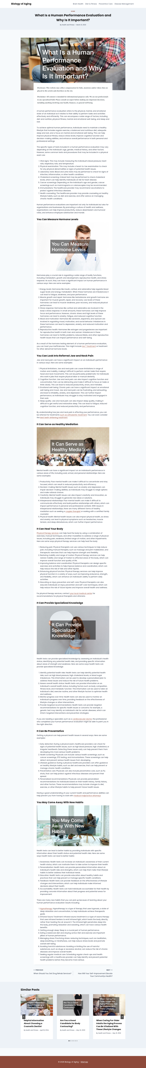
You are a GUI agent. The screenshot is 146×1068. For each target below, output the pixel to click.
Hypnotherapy (46, 908)
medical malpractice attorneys (87, 795)
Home (73, 11)
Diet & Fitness (91, 4)
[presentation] (37, 1005)
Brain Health (78, 4)
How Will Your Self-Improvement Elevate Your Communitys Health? (95, 973)
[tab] (69, 1040)
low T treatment (89, 346)
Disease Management (124, 4)
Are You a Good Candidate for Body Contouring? (70, 1023)
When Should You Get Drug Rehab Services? (52, 972)
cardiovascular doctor (82, 719)
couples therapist (73, 511)
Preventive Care (106, 4)
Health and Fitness (68, 25)
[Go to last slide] (23, 1016)
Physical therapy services (48, 533)
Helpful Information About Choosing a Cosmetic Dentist (34, 1023)
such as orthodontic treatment (73, 415)
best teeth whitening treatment (53, 417)
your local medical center (81, 593)
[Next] (122, 1016)
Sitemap (84, 1062)
